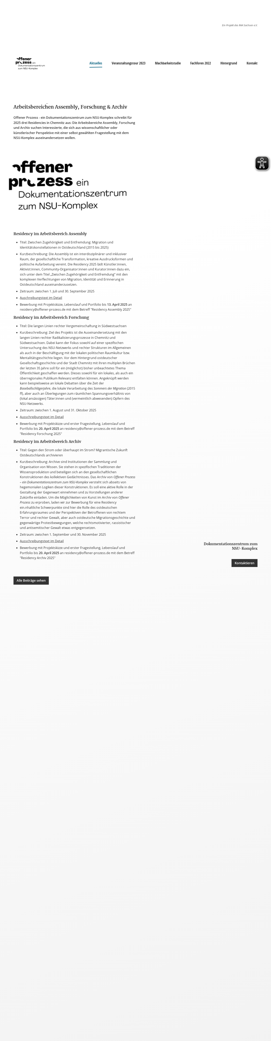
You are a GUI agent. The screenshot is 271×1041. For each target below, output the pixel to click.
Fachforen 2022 (200, 63)
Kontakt (252, 63)
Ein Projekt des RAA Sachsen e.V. (240, 25)
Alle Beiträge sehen (31, 580)
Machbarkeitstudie (168, 63)
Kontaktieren (244, 563)
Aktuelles (95, 63)
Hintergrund (228, 63)
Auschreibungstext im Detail (41, 298)
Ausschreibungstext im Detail (42, 417)
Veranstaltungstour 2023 (128, 63)
